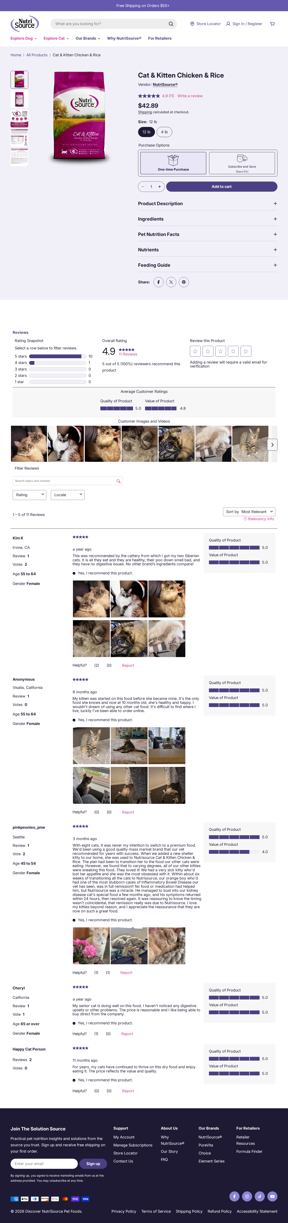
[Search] (171, 23)
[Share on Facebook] (158, 282)
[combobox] (113, 24)
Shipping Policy (189, 1211)
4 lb (164, 132)
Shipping (145, 112)
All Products (36, 55)
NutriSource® (165, 84)
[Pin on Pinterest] (184, 282)
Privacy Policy (124, 1211)
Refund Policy (220, 1211)
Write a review (190, 96)
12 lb (147, 132)
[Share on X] (171, 282)
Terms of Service (156, 1211)
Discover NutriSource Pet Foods (53, 1211)
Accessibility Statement (257, 1211)
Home (16, 55)
